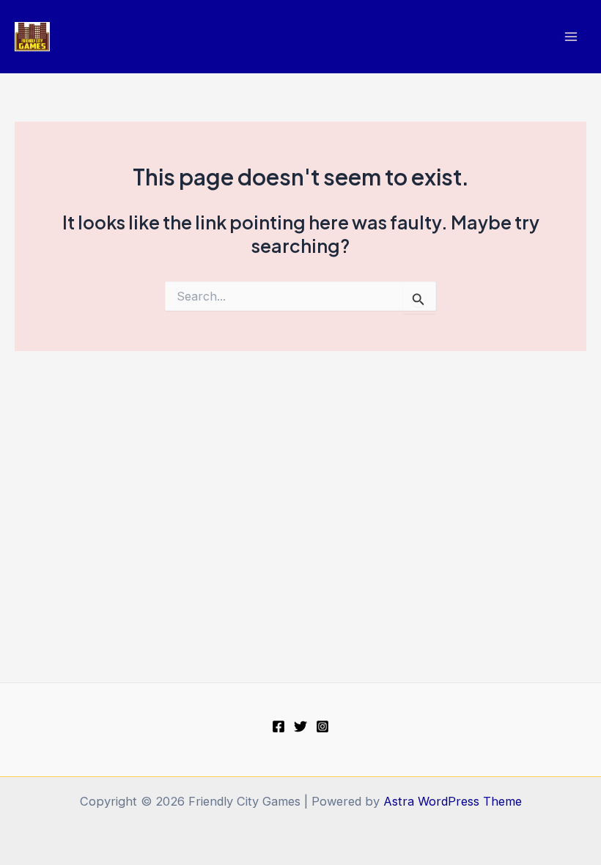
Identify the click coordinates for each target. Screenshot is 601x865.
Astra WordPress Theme (452, 801)
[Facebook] (278, 726)
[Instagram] (322, 726)
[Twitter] (300, 726)
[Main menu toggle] (570, 37)
